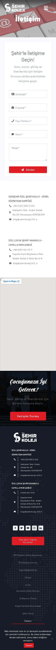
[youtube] (28, 528)
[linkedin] (40, 528)
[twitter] (21, 528)
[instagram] (34, 528)
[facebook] (15, 528)
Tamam (28, 645)
